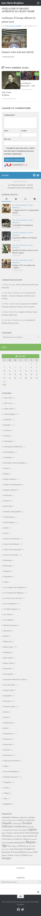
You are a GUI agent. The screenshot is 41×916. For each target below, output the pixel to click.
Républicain (30, 852)
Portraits (7, 701)
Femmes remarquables (12, 511)
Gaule (6, 528)
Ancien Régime (9, 414)
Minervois (8, 641)
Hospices (7, 571)
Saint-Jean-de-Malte (11, 760)
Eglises (32, 829)
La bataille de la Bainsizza (22, 225)
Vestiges (6, 858)
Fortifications (9, 517)
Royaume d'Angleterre (25, 849)
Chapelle (7, 823)
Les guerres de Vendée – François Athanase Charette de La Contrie (19, 296)
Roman (8, 849)
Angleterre (23, 817)
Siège (6, 766)
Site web (7, 139)
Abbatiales (6, 817)
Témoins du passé (11, 777)
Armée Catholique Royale (9, 820)
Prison (6, 717)
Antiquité (7, 419)
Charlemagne (16, 824)
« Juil (4, 385)
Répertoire (8, 744)
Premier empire (10, 706)
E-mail (24, 130)
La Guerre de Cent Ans (12, 598)
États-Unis (8, 506)
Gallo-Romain (9, 522)
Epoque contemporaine (13, 484)
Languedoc (33, 839)
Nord (20, 845)
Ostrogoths (8, 674)
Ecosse (6, 468)
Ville (5, 798)
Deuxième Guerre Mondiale (14, 463)
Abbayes (15, 817)
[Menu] (38, 3)
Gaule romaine (22, 836)
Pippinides (8, 695)
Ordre (33, 846)
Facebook (20, 868)
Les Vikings (8, 620)
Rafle (6, 728)
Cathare (7, 436)
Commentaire (10, 115)
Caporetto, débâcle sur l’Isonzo (24, 238)
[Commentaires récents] (25, 199)
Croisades (7, 457)
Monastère (20, 842)
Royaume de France (10, 852)
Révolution (8, 755)
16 (36, 371)
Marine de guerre (10, 625)
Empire (4, 833)
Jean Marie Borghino (13, 26)
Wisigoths (8, 804)
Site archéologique (11, 771)
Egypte (6, 473)
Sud (35, 851)
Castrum (7, 430)
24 (4, 378)
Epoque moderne (10, 490)
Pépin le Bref (9, 690)
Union (24, 855)
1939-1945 (8, 403)
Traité (6, 788)
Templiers (7, 782)
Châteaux (7, 826)
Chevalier (27, 823)
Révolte (7, 750)
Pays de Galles (9, 685)
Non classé (8, 658)
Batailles (23, 205)
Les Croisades (8, 842)
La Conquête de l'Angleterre (15, 587)
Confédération (20, 826)
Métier (6, 636)
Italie (30, 205)
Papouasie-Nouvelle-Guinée (15, 679)
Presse (6, 712)
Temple (10, 855)
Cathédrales (30, 820)
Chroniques (8, 441)
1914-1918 (15, 205)
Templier (17, 855)
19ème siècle (9, 408)
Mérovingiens (13, 846)
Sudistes (4, 855)
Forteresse (7, 835)
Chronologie (9, 452)
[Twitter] (38, 175)
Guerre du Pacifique (11, 544)
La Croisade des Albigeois (14, 593)
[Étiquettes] (34, 199)
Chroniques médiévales (13, 446)
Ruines (22, 852)
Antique (31, 817)
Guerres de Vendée (11, 555)
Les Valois (8, 614)
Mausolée (7, 630)
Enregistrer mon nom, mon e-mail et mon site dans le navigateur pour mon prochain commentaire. (19, 151)
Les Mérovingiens (11, 609)
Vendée (30, 855)
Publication (8, 723)
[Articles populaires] (16, 199)
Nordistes (27, 846)
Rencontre (8, 739)
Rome (12, 849)
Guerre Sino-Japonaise (12, 549)
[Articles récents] (6, 199)
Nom (6, 130)
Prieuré (3, 849)
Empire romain (13, 833)
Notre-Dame (9, 663)
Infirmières (8, 576)
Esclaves (7, 501)
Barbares (21, 820)
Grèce (6, 533)
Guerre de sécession (11, 538)
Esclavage (8, 495)
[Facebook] (34, 175)
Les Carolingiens (10, 603)
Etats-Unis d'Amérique (29, 833)
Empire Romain (10, 479)
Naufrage (7, 652)
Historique (8, 560)
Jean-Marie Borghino (12, 2)
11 (37, 74)
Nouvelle (16, 207)
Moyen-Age (8, 647)
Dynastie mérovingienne (20, 830)
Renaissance (8, 733)
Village (6, 793)
